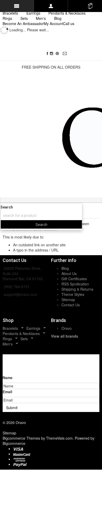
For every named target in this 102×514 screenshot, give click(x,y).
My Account (53, 23)
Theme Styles (72, 294)
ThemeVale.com (59, 438)
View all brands (64, 336)
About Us (69, 273)
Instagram (52, 53)
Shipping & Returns (77, 289)
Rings (7, 18)
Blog (65, 268)
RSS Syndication (75, 283)
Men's (41, 18)
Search (7, 207)
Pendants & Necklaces (67, 13)
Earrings (33, 13)
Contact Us (70, 304)
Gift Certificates (74, 278)
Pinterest (58, 53)
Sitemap (68, 299)
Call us (68, 23)
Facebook (47, 53)
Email (65, 53)
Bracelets (10, 13)
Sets (24, 18)
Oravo (66, 328)
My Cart (90, 6)
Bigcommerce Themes (22, 438)
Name (8, 377)
